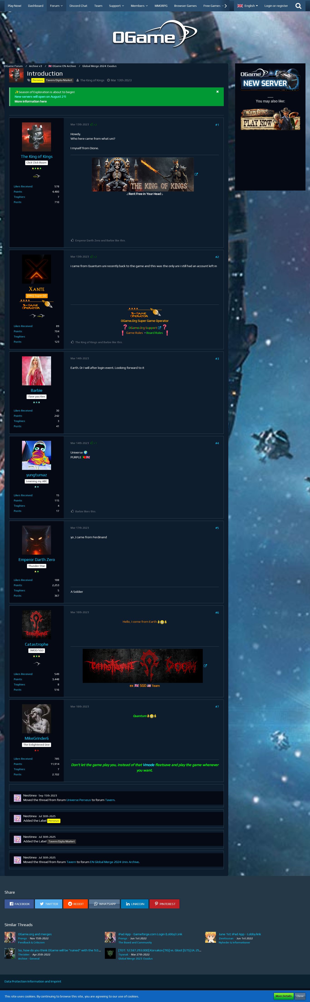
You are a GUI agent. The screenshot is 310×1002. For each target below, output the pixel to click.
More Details (284, 996)
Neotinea (30, 795)
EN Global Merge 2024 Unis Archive (114, 862)
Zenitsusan (226, 938)
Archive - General (28, 958)
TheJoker (24, 954)
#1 (217, 124)
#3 (217, 358)
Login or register (276, 5)
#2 (217, 257)
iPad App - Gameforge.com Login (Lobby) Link (150, 934)
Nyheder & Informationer (234, 942)
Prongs (22, 938)
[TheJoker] (10, 954)
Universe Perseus (78, 800)
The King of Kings (92, 80)
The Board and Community (135, 942)
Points (18, 191)
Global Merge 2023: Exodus (135, 958)
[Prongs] (10, 938)
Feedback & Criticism (31, 942)
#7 (217, 706)
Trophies (19, 196)
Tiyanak (123, 954)
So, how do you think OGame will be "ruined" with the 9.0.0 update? (65, 950)
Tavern (110, 800)
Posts (17, 202)
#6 (217, 612)
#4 (217, 443)
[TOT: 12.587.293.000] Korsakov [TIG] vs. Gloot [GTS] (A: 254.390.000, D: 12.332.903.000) (179, 950)
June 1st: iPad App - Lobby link (240, 934)
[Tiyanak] (110, 954)
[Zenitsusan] (210, 938)
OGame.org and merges (35, 934)
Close (300, 996)
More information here (31, 101)
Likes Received (23, 186)
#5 (217, 528)
